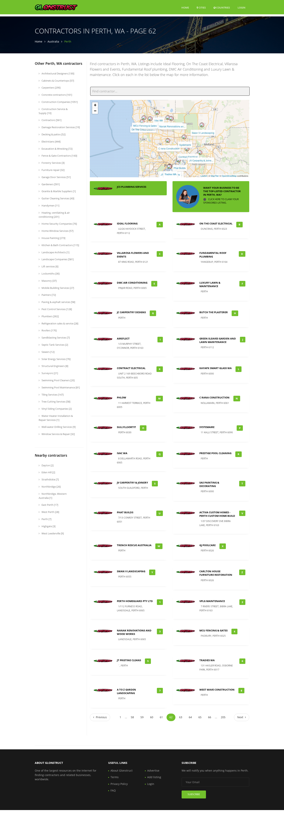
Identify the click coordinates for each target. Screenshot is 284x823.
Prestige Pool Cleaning (215, 453)
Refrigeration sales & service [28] (59, 323)
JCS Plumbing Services (131, 186)
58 (132, 717)
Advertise (153, 770)
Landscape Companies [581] (57, 259)
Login (241, 7)
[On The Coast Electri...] (142, 121)
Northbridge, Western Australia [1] (53, 496)
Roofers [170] (49, 330)
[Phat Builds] (178, 160)
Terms (115, 777)
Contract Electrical (188, 156)
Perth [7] (46, 519)
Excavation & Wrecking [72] (56, 148)
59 (142, 717)
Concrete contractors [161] (56, 94)
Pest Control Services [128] (56, 309)
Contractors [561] (51, 120)
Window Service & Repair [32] (58, 434)
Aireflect (123, 338)
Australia (53, 41)
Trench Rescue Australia (134, 545)
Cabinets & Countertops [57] (57, 80)
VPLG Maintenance (212, 601)
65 (200, 717)
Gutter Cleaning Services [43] (57, 198)
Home (185, 7)
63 (180, 717)
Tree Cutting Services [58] (55, 401)
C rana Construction (168, 148)
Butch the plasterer (213, 312)
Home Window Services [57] (57, 231)
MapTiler (215, 175)
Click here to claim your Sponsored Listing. (221, 201)
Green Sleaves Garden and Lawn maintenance (217, 340)
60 (151, 717)
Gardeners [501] (50, 184)
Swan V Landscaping (203, 132)
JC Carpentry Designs (131, 312)
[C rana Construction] (168, 140)
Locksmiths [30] (50, 273)
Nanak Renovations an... (172, 126)
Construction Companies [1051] (59, 102)
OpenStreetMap (229, 175)
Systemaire (185, 144)
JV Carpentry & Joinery (132, 482)
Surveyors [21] (49, 373)
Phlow (121, 397)
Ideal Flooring (127, 223)
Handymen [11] (50, 205)
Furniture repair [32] (53, 170)
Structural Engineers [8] (54, 366)
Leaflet (204, 175)
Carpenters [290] (50, 87)
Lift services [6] (49, 266)
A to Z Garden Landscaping (126, 691)
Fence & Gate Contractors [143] (59, 155)
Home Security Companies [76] (59, 223)
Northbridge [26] (51, 486)
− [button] (95, 110)
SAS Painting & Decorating (209, 484)
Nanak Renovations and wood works (134, 632)
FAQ (113, 790)
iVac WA (158, 120)
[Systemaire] (184, 137)
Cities (202, 7)
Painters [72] (48, 295)
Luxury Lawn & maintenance (209, 284)
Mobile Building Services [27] (57, 288)
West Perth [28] (50, 512)
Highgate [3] (48, 526)
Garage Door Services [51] (56, 177)
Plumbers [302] (50, 316)
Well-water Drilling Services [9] (58, 427)
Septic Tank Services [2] (54, 344)
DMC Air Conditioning (132, 282)
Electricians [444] (50, 141)
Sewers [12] (47, 352)
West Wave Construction (217, 689)
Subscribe (194, 794)
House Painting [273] (53, 238)
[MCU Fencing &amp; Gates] (144, 117)
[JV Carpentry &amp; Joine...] (200, 152)
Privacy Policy (119, 784)
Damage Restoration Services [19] (60, 127)
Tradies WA (170, 174)
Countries (223, 7)
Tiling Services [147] (52, 394)
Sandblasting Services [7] (55, 337)
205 (223, 717)
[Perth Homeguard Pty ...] (168, 117)
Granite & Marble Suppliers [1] (58, 191)
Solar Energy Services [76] (56, 359)
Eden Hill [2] (48, 472)
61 (161, 717)
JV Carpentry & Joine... (201, 160)
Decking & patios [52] (53, 134)
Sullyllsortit (126, 427)
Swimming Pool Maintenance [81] (60, 387)
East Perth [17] (49, 505)
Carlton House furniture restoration (215, 573)
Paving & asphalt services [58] (58, 302)
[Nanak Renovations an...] (171, 118)
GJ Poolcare (207, 545)
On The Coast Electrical (215, 223)
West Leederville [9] (52, 533)
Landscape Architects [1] (55, 252)
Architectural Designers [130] (57, 73)
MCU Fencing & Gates (145, 125)
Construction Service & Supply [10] (53, 111)
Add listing (154, 777)
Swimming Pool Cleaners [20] (58, 380)
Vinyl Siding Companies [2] (56, 408)
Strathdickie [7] (50, 479)
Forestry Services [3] (53, 163)
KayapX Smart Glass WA (215, 368)
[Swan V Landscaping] (202, 125)
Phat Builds (180, 168)
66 (209, 717)
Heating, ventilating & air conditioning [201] (54, 214)
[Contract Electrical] (187, 149)
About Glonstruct (122, 770)
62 (171, 717)
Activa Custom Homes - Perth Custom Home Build (217, 514)
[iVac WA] (157, 112)
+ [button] (95, 105)
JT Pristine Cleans (129, 660)
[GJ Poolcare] (150, 118)
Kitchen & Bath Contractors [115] (60, 245)
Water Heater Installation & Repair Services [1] (56, 418)
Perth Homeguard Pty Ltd (135, 601)
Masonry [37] (49, 280)
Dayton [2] (47, 465)
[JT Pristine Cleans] (169, 166)
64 (190, 717)
